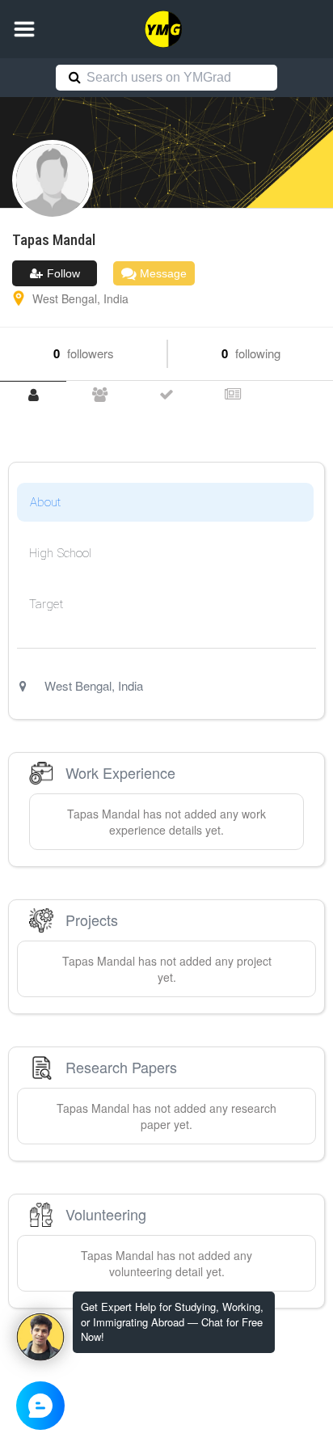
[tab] (33, 395)
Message (162, 273)
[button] (24, 29)
